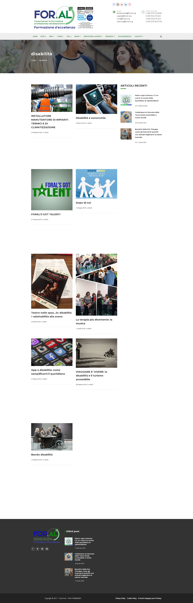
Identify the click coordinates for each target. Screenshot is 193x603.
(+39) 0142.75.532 (153, 16)
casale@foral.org (124, 16)
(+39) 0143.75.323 (153, 19)
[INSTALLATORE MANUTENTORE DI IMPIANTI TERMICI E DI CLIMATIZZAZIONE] (51, 98)
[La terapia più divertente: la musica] (96, 284)
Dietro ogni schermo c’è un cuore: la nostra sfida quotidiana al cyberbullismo (147, 98)
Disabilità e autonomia (91, 117)
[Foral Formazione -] (62, 16)
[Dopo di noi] (96, 184)
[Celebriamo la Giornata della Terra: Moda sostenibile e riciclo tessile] (126, 117)
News (77, 36)
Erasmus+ (109, 36)
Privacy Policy (120, 598)
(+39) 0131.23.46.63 (154, 13)
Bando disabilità (42, 454)
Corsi (59, 36)
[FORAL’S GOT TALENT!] (51, 189)
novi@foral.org (123, 19)
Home (35, 36)
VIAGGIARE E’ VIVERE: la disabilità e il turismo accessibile (91, 375)
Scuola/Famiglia (124, 36)
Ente (43, 36)
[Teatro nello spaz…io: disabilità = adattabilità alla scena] (51, 281)
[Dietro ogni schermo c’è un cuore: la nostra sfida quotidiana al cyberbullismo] (126, 100)
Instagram (42, 549)
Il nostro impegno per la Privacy (149, 598)
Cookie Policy (132, 598)
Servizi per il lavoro (92, 36)
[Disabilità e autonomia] (96, 99)
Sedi (51, 36)
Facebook (33, 549)
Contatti (139, 36)
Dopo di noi (83, 202)
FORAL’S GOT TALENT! (45, 214)
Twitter (37, 549)
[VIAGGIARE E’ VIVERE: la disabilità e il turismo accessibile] (96, 353)
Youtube (47, 549)
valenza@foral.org (125, 22)
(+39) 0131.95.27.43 (154, 22)
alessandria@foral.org (126, 13)
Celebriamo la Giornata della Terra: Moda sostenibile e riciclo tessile (147, 115)
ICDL (68, 36)
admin (46, 132)
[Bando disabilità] (51, 437)
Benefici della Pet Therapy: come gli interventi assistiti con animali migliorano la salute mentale (84, 573)
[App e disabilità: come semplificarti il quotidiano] (51, 352)
